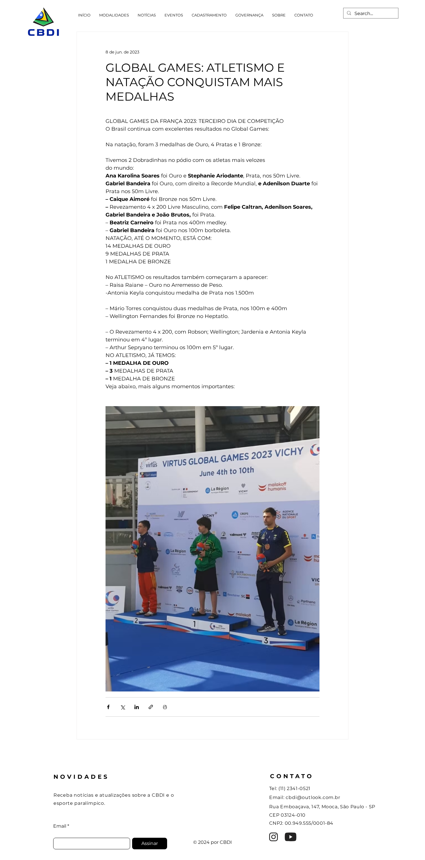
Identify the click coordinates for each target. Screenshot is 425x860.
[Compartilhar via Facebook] (108, 707)
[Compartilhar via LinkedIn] (136, 707)
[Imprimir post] (165, 707)
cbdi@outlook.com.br (313, 797)
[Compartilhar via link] (151, 707)
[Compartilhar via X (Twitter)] (122, 707)
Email (59, 826)
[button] (114, 15)
